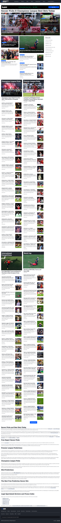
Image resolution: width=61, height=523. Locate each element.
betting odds (51, 436)
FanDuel (10, 437)
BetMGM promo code (6, 503)
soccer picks (7, 442)
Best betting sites (47, 38)
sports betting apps (57, 428)
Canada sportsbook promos (41, 505)
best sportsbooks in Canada (28, 505)
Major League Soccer (17, 472)
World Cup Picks (33, 422)
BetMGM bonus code (48, 43)
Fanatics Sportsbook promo (49, 50)
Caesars (18, 437)
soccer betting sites (11, 488)
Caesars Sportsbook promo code (50, 47)
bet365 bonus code (48, 45)
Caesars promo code (6, 502)
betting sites (50, 428)
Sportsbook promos (48, 41)
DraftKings (13, 437)
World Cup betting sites (54, 432)
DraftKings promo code (48, 52)
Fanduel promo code (6, 501)
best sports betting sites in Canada (18, 505)
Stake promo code (48, 54)
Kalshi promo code (48, 56)
